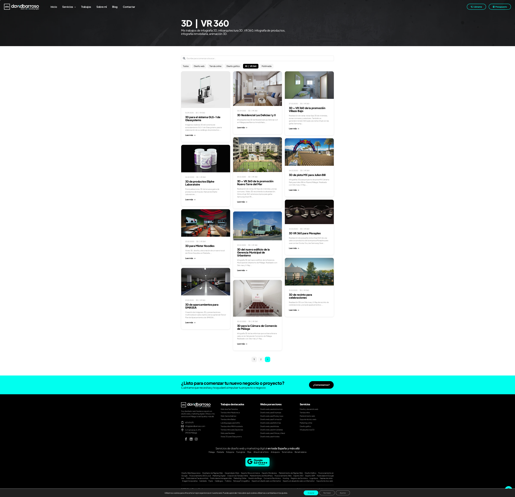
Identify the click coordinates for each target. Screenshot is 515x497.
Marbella (220, 452)
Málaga (212, 452)
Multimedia (267, 66)
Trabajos (86, 6)
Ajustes (343, 493)
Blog (114, 6)
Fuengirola (240, 452)
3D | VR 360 (251, 66)
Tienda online (215, 66)
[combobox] (257, 58)
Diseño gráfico (233, 66)
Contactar (129, 6)
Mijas (249, 452)
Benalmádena (300, 452)
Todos (186, 66)
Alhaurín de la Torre (261, 452)
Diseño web (199, 66)
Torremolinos (287, 452)
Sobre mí (101, 6)
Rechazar (327, 493)
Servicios (67, 6)
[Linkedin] (191, 439)
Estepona (230, 452)
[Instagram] (196, 439)
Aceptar (311, 493)
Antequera (275, 452)
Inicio (54, 6)
